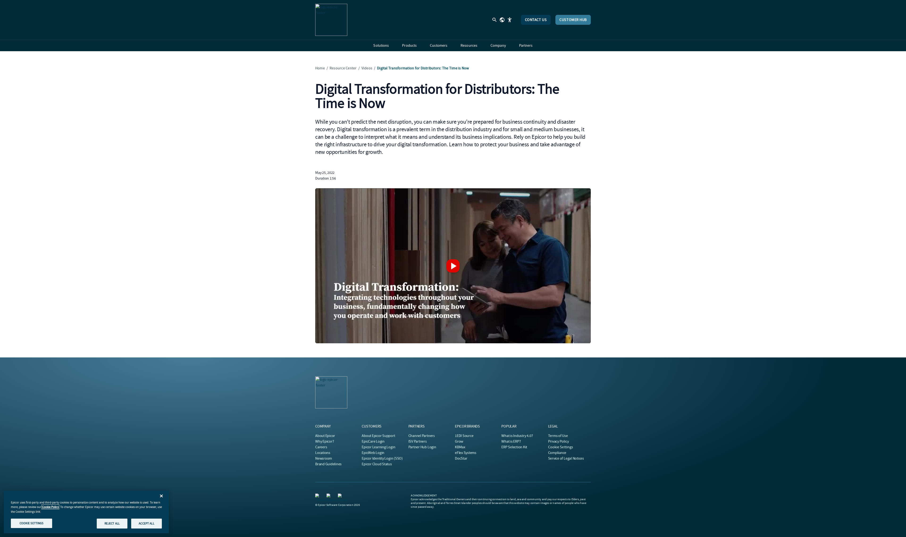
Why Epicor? (324, 441)
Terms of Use (558, 435)
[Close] (161, 496)
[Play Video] (453, 266)
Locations (322, 452)
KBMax (460, 447)
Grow (459, 441)
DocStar (461, 458)
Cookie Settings (560, 447)
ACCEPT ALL (146, 523)
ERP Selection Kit (514, 447)
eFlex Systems (465, 452)
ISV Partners (417, 441)
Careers (321, 447)
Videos (366, 68)
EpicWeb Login (373, 452)
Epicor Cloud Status (377, 464)
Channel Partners (421, 435)
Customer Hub (573, 19)
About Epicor (325, 435)
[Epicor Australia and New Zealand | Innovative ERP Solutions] (331, 20)
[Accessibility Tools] (509, 20)
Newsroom (323, 458)
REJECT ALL (112, 523)
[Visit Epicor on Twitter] (341, 496)
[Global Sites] (502, 20)
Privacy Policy (558, 441)
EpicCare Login (373, 441)
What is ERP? (511, 441)
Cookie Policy (50, 507)
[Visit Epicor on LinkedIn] (318, 496)
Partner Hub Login (422, 447)
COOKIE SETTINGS (32, 523)
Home (320, 68)
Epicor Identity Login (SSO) (382, 458)
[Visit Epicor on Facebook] (329, 496)
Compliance (557, 452)
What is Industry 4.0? (517, 435)
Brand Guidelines (328, 464)
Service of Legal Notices (566, 458)
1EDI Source (464, 435)
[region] (86, 512)
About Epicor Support (378, 435)
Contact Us (536, 19)
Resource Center (343, 68)
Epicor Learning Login (378, 447)
